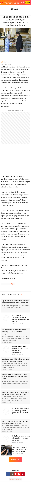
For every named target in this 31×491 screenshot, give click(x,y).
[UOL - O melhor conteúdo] (3, 2)
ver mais (14, 459)
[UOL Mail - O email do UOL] (21, 2)
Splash (15, 9)
